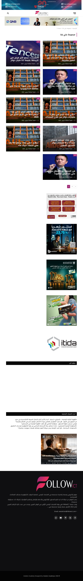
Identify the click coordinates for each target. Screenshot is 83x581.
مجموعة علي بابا (66, 28)
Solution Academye (49, 576)
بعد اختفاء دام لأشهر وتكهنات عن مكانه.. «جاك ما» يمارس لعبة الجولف (60, 86)
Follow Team (68, 64)
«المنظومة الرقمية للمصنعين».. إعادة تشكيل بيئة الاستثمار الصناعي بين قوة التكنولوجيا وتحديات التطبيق (44, 426)
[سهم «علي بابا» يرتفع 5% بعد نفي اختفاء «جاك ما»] (23, 138)
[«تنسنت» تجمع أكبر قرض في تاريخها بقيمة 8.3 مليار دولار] (23, 53)
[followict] (41, 13)
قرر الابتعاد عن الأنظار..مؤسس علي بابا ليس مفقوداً (60, 172)
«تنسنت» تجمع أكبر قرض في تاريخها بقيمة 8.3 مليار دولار (24, 59)
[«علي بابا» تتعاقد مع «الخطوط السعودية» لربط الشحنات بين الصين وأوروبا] (60, 53)
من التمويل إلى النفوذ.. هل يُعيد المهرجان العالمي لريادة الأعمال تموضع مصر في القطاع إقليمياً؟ (46, 421)
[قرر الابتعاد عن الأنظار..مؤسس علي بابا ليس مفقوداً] (60, 167)
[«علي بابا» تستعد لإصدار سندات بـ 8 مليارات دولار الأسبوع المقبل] (60, 138)
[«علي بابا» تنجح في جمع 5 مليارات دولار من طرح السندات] (60, 110)
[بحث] (8, 13)
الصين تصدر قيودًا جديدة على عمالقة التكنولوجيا (23, 87)
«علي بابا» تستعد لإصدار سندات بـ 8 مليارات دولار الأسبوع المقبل (63, 143)
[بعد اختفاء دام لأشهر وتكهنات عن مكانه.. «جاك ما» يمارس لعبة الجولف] (60, 82)
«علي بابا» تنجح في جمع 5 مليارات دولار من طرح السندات (60, 115)
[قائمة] (74, 13)
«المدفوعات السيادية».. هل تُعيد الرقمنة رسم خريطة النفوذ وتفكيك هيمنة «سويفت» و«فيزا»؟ (47, 428)
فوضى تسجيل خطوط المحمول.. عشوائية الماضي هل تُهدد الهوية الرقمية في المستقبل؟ (49, 423)
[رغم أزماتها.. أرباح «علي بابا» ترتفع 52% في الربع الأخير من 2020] (23, 110)
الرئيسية (75, 28)
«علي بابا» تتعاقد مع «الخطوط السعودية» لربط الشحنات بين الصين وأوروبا (60, 58)
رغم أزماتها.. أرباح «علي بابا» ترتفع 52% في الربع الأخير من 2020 (24, 114)
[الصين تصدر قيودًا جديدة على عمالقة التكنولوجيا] (23, 82)
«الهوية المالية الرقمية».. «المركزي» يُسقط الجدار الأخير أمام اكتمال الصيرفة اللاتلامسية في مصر (46, 419)
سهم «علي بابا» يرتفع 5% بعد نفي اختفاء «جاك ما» (23, 144)
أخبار (75, 42)
